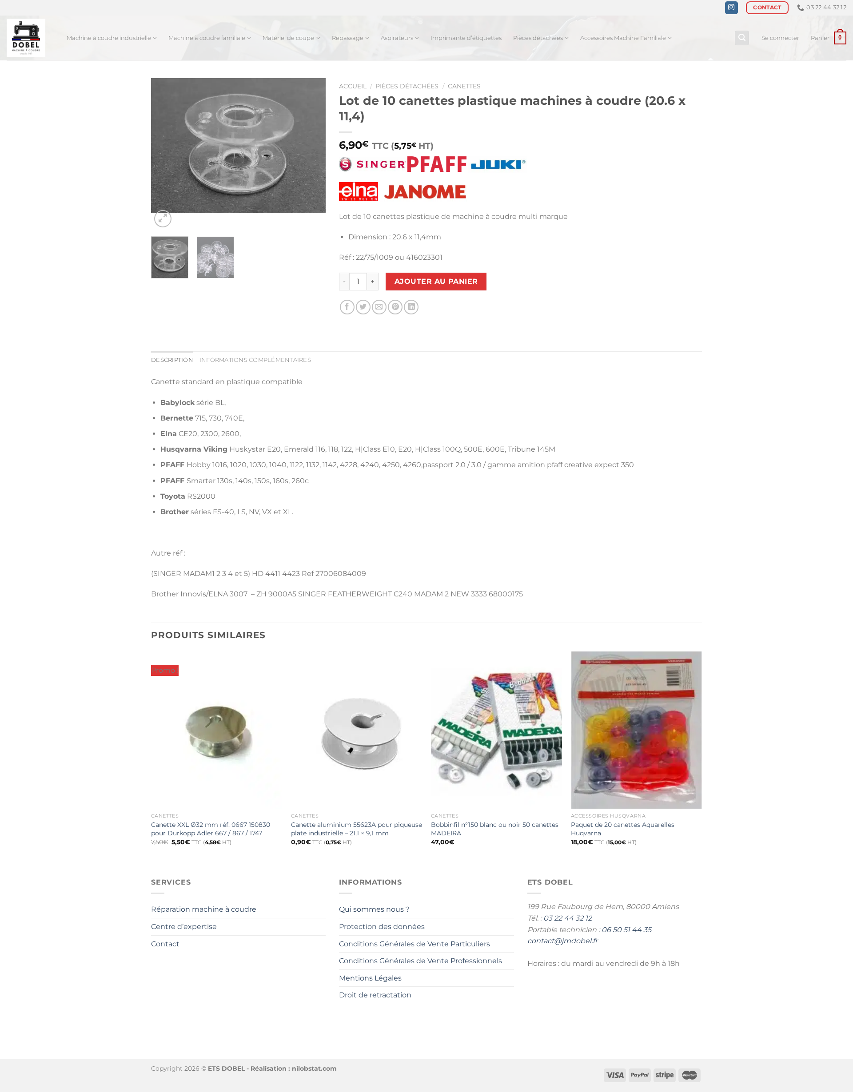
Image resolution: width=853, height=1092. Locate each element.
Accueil (353, 86)
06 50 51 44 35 (626, 929)
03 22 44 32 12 (567, 918)
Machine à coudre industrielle (109, 38)
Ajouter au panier (436, 281)
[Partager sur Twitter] (363, 307)
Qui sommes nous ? (374, 909)
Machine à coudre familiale (206, 38)
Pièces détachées (538, 38)
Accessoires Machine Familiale (623, 38)
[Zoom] (162, 218)
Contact (165, 944)
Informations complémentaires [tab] (255, 360)
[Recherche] (742, 38)
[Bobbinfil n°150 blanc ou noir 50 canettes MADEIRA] (496, 730)
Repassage (347, 38)
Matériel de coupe (288, 38)
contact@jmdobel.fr (562, 941)
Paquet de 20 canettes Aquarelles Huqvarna (622, 829)
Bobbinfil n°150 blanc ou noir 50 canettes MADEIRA (494, 829)
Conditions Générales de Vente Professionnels (420, 961)
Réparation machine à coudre (203, 909)
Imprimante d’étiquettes (466, 38)
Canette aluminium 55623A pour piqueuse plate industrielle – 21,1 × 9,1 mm (356, 829)
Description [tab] (172, 360)
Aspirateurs (397, 38)
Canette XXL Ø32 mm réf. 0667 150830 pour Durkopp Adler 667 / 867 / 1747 (210, 829)
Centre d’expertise (184, 926)
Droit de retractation (375, 995)
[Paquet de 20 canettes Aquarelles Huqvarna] (636, 730)
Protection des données (382, 926)
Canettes (464, 86)
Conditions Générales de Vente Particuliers (414, 944)
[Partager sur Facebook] (347, 307)
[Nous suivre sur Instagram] (731, 8)
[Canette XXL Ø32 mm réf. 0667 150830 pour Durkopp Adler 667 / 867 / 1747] (216, 730)
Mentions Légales (370, 978)
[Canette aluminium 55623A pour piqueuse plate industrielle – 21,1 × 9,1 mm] (356, 730)
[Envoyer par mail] (379, 307)
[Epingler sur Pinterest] (395, 307)
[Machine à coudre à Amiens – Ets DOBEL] (30, 38)
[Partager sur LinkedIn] (411, 307)
